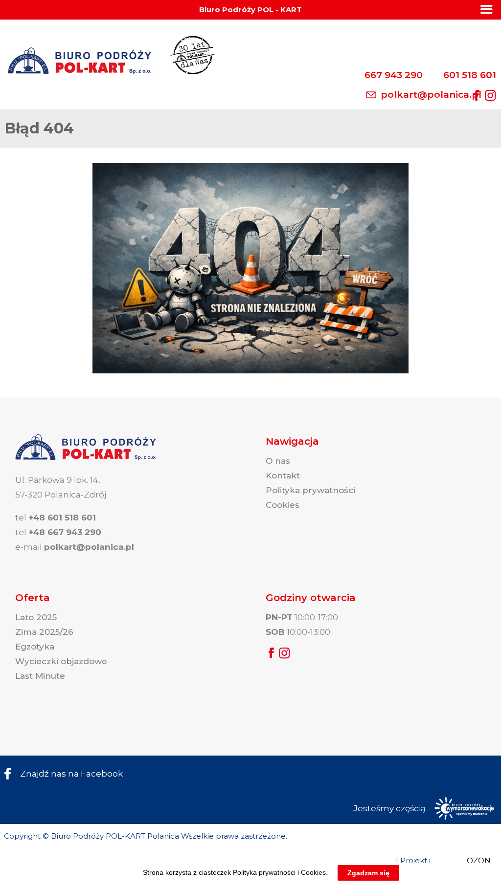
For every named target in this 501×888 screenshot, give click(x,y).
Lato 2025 (36, 617)
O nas (278, 461)
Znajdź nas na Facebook (71, 774)
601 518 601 (469, 75)
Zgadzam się (368, 873)
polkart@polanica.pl (431, 94)
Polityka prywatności (310, 490)
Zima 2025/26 (44, 632)
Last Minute (40, 676)
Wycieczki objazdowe (61, 661)
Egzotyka (34, 646)
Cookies (282, 505)
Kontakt (283, 475)
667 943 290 (393, 75)
